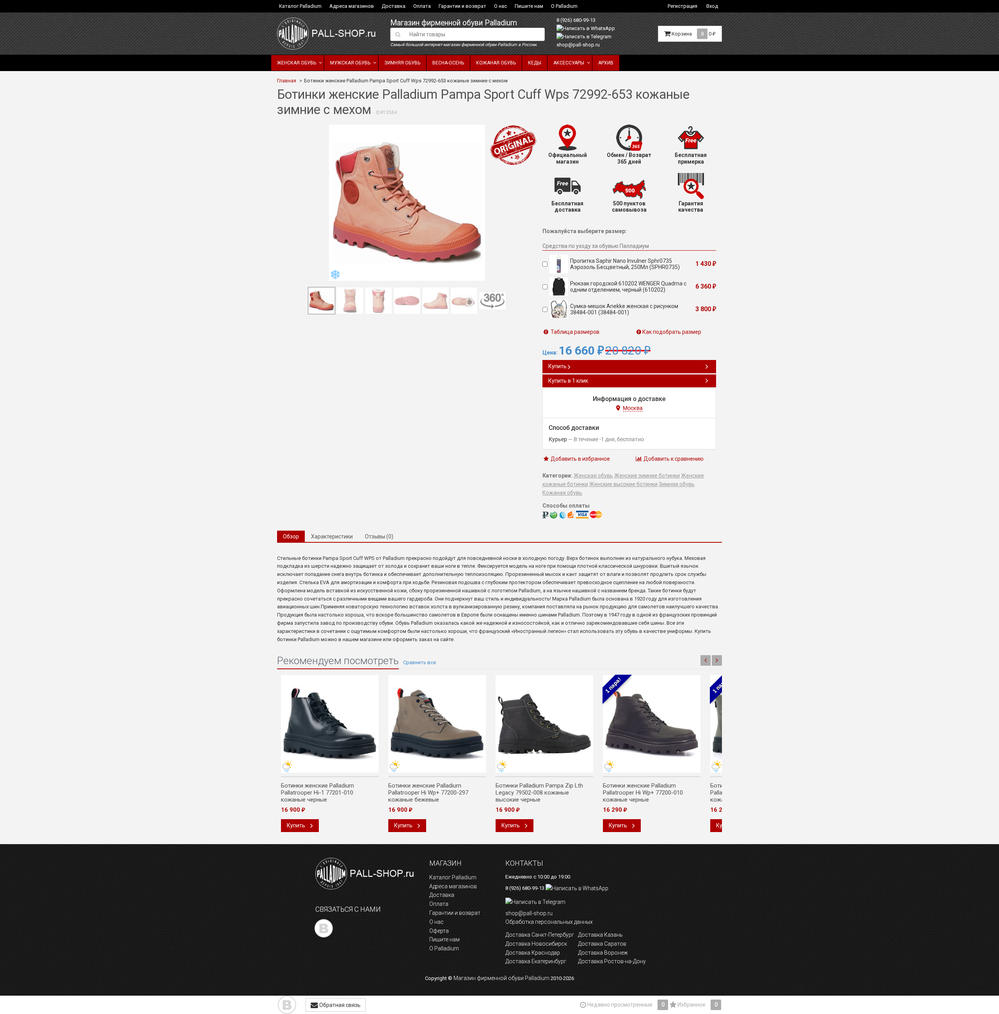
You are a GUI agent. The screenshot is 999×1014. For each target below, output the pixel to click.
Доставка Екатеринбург (535, 961)
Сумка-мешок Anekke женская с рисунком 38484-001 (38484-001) (624, 309)
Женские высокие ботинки (623, 484)
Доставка (393, 6)
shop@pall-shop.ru (578, 45)
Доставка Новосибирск (536, 944)
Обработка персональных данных (549, 922)
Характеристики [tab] (332, 536)
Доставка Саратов (602, 944)
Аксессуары (568, 63)
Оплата (422, 6)
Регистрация (682, 6)
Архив (605, 63)
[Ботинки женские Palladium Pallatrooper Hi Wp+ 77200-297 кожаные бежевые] (437, 724)
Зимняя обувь (402, 63)
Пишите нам (529, 6)
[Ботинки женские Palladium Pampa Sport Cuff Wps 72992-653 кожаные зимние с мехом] (407, 203)
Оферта (439, 931)
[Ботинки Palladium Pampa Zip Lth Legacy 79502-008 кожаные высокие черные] (544, 724)
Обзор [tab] (291, 536)
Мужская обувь (350, 63)
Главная (286, 81)
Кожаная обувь (496, 63)
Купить (558, 366)
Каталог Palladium (300, 6)
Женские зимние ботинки (647, 475)
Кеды (534, 63)
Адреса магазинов (351, 6)
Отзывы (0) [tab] (379, 536)
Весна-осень (448, 63)
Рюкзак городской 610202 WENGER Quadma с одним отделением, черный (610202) (628, 286)
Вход (712, 6)
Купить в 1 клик (568, 381)
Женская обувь (296, 63)
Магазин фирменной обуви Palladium (453, 22)
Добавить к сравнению (673, 459)
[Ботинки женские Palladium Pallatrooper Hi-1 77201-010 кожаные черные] (330, 724)
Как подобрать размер (671, 332)
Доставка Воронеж (603, 953)
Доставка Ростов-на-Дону (612, 961)
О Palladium (564, 6)
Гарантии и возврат (462, 6)
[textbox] (475, 34)
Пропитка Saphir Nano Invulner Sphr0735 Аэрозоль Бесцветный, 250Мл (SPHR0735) (625, 264)
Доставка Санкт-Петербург (539, 935)
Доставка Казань (600, 935)
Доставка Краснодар (532, 953)
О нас (500, 6)
